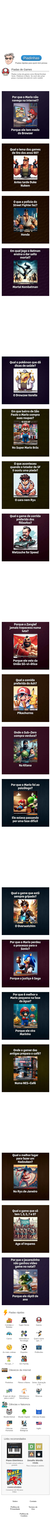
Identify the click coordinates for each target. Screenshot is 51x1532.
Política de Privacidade (15, 1508)
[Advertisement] (25, 25)
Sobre (15, 1501)
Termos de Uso (33, 1508)
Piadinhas (31, 58)
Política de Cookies (24, 1515)
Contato (33, 1501)
